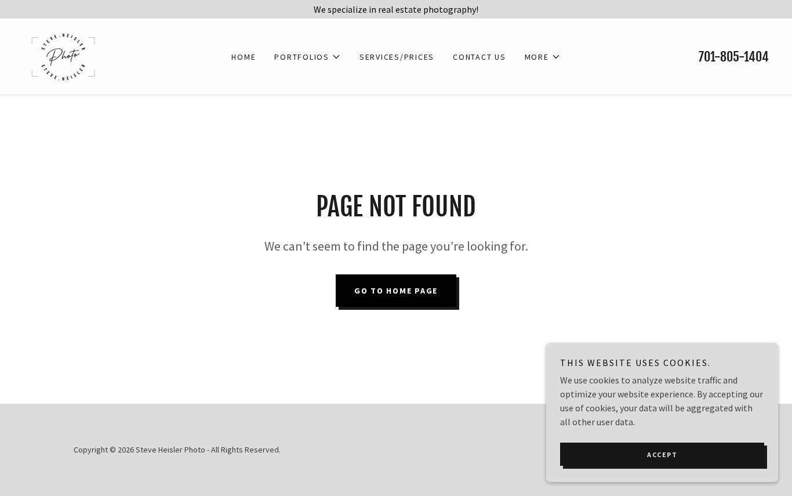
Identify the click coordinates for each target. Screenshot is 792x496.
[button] (307, 57)
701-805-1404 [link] (734, 56)
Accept (662, 454)
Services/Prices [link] (396, 57)
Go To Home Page (396, 290)
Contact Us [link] (479, 57)
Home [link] (243, 57)
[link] (63, 55)
